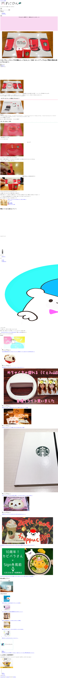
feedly (3, 673)
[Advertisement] (29, 24)
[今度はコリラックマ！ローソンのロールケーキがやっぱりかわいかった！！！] (30, 504)
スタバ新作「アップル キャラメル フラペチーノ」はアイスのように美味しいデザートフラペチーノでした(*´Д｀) (17, 545)
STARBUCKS (4, 261)
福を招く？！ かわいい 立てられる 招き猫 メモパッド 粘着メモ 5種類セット (17, 199)
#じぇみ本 (19, 332)
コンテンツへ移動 (3, 0)
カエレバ (11, 200)
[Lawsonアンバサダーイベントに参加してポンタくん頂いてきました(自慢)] (30, 416)
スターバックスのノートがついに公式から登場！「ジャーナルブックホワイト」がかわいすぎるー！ (17, 495)
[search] (9, 10)
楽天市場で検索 (10, 203)
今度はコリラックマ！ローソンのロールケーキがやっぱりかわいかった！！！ (14, 514)
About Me (3, 13)
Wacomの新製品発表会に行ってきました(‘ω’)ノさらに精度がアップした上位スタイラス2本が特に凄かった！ (18, 351)
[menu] (1, 8)
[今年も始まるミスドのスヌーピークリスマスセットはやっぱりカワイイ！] (30, 358)
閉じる (2, 11)
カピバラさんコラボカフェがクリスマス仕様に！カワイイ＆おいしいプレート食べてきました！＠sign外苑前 (16, 576)
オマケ (3, 260)
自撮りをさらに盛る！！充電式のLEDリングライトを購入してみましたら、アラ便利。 (15, 407)
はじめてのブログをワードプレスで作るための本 (8, 332)
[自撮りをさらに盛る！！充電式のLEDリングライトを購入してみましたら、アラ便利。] (30, 387)
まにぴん (4, 675)
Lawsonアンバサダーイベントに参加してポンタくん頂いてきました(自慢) (13, 427)
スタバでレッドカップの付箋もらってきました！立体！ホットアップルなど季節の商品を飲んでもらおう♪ (18, 652)
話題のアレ (3, 65)
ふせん (3, 259)
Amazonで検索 (10, 202)
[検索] (1, 15)
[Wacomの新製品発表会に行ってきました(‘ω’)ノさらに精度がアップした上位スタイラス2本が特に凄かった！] (30, 343)
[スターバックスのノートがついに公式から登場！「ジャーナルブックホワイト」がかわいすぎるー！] (30, 460)
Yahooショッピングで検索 (12, 204)
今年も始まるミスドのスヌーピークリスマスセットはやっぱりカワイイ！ (13, 367)
